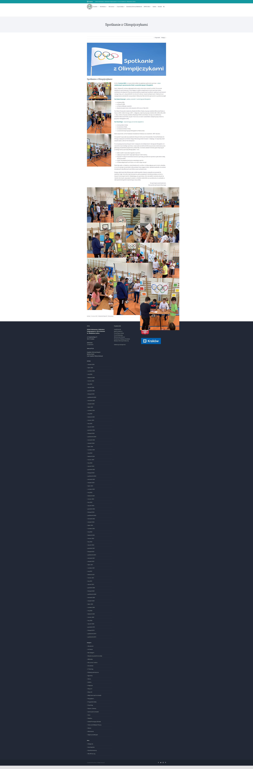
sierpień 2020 (91, 601)
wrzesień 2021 (91, 558)
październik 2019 (92, 633)
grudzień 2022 (91, 509)
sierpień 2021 (91, 561)
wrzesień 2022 (91, 518)
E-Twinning (90, 669)
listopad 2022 (91, 512)
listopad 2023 (91, 473)
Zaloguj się (90, 744)
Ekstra (89, 679)
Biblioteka (90, 659)
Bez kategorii (91, 652)
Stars (89, 715)
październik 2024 (92, 436)
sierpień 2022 (91, 522)
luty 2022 (90, 541)
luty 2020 (90, 620)
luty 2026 (90, 384)
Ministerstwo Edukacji (119, 337)
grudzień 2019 (91, 627)
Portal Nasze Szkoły (119, 333)
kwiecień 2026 (91, 377)
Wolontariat (91, 731)
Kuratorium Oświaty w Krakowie (122, 339)
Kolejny (163, 37)
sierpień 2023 (91, 482)
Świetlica (90, 718)
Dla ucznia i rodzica (92, 662)
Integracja (90, 685)
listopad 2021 (91, 551)
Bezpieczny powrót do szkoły (95, 656)
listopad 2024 (91, 433)
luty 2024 (90, 463)
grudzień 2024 (91, 430)
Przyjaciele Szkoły (92, 702)
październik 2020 (92, 594)
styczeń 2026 (91, 387)
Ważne (89, 728)
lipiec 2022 (90, 525)
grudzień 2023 (91, 469)
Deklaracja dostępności (120, 344)
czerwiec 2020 (91, 607)
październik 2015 (92, 637)
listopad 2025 (91, 394)
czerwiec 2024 (91, 449)
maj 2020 (90, 610)
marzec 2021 (91, 578)
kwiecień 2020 (91, 614)
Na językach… (91, 698)
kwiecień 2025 (91, 417)
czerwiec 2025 (91, 410)
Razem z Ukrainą (92, 708)
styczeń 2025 (91, 427)
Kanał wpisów (91, 747)
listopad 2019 (91, 630)
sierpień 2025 (91, 404)
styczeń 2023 (91, 505)
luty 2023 (90, 502)
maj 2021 (90, 571)
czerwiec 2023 (91, 489)
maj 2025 (90, 413)
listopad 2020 (91, 591)
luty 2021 (90, 581)
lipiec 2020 (90, 604)
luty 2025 (90, 423)
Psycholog (90, 705)
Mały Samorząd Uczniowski (94, 695)
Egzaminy (90, 675)
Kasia (89, 316)
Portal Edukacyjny (118, 335)
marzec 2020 (91, 617)
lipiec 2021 (90, 564)
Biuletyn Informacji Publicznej (121, 341)
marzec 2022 (91, 538)
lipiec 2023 (90, 486)
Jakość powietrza (118, 331)
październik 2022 (92, 515)
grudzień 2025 (91, 390)
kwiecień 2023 (91, 496)
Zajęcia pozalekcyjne (93, 734)
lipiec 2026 (90, 367)
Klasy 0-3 (90, 688)
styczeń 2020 (91, 624)
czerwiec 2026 (91, 371)
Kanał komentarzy (92, 750)
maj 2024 (90, 453)
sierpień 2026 (91, 364)
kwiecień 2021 (91, 574)
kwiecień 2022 (91, 535)
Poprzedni (157, 37)
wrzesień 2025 (91, 400)
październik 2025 (92, 397)
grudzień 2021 (91, 548)
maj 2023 (90, 492)
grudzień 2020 (91, 587)
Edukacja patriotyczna (93, 672)
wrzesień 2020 (91, 597)
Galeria (89, 682)
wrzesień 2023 (91, 479)
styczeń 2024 (91, 466)
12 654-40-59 (90, 344)
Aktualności (100, 316)
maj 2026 (90, 374)
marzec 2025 (91, 420)
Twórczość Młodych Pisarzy (94, 725)
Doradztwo (90, 665)
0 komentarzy (110, 316)
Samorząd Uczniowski (93, 711)
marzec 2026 (91, 381)
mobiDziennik (117, 329)
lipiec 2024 (90, 446)
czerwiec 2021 (91, 568)
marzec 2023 (91, 499)
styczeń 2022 (91, 545)
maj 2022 (90, 532)
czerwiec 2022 (91, 528)
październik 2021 (92, 555)
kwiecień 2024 (91, 456)
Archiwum (90, 649)
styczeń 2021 (91, 584)
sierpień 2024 (91, 443)
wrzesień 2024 (91, 440)
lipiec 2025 (90, 407)
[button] (163, 6)
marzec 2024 (91, 459)
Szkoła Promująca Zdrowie (94, 721)
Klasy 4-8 (105, 316)
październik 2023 (92, 476)
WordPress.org (91, 753)
